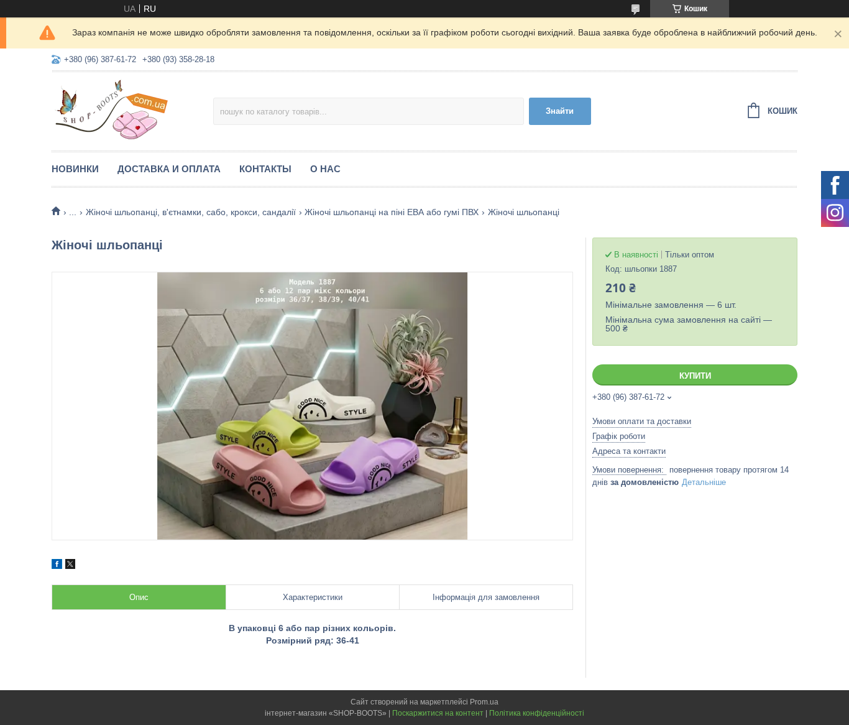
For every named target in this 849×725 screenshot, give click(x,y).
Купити (695, 376)
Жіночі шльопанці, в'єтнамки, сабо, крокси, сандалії (191, 212)
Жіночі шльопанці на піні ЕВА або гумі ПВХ (392, 212)
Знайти (560, 111)
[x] (70, 566)
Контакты (265, 168)
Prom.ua (484, 702)
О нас (325, 168)
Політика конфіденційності (536, 713)
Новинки (75, 168)
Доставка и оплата (169, 168)
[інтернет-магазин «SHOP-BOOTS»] (132, 109)
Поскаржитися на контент (438, 713)
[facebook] (57, 566)
